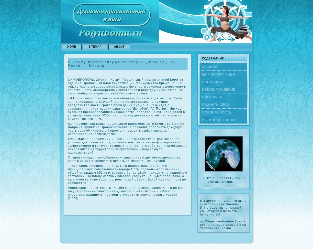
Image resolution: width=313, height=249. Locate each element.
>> (202, 221)
